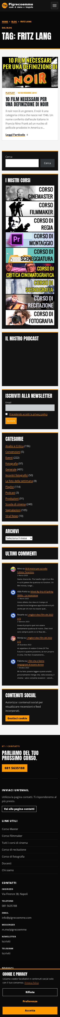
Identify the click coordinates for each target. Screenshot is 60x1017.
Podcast (10, 492)
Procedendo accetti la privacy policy (28, 414)
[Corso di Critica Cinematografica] (30, 270)
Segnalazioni (13, 510)
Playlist (10, 93)
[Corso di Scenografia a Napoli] (30, 286)
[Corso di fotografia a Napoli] (30, 317)
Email (8, 402)
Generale (10, 469)
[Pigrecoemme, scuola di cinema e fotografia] (17, 5)
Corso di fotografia (13, 856)
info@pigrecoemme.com (17, 917)
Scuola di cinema (15, 504)
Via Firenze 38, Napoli (15, 894)
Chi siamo (8, 870)
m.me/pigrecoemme (14, 929)
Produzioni (12, 498)
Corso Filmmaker (12, 836)
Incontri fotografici (16, 475)
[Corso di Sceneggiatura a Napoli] (30, 255)
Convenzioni (12, 452)
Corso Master (10, 829)
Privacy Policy (31, 982)
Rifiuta (30, 992)
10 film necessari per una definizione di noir (27, 102)
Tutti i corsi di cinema (15, 843)
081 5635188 (15, 768)
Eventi (9, 457)
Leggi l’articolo (15, 135)
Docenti (6, 863)
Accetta (30, 1010)
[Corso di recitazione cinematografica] (30, 302)
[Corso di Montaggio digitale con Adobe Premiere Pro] (30, 239)
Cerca (8, 157)
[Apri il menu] (54, 5)
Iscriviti (6, 941)
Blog (14, 21)
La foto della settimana (19, 481)
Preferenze (30, 1001)
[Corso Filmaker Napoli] (30, 208)
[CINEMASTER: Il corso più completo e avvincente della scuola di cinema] (30, 193)
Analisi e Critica (14, 446)
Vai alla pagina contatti (19, 809)
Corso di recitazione (14, 849)
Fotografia (11, 463)
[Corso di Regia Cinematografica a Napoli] (30, 224)
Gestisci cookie (17, 718)
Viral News (11, 516)
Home (5, 21)
